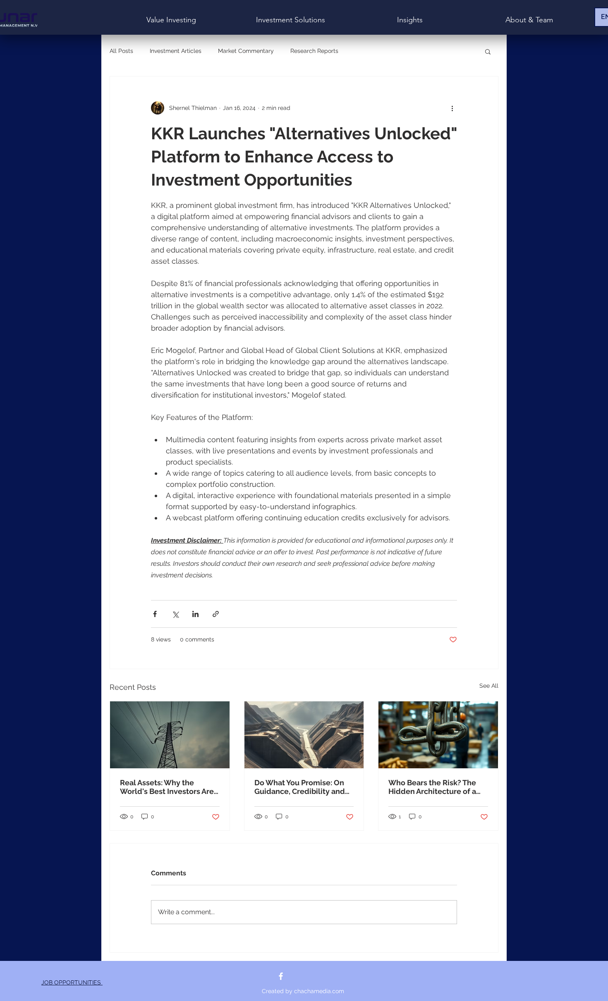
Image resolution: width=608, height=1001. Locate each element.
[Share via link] (216, 614)
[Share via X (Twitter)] (175, 614)
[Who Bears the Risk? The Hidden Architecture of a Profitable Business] (438, 734)
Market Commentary (246, 51)
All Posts (121, 51)
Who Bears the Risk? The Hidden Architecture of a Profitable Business (432, 787)
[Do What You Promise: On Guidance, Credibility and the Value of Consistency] (304, 734)
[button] (488, 51)
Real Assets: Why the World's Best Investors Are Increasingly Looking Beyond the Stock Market (167, 787)
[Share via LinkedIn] (195, 614)
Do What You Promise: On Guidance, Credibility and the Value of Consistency (299, 787)
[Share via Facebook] (155, 614)
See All (488, 685)
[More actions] (452, 108)
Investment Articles (175, 51)
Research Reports (314, 51)
